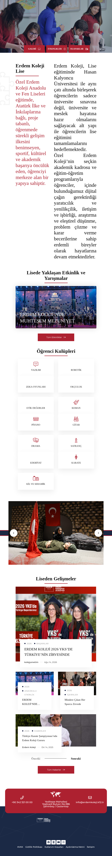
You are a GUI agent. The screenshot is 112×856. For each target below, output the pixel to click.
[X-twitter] (53, 842)
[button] (34, 49)
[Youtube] (58, 842)
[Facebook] (48, 842)
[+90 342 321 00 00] (22, 797)
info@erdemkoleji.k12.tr (90, 802)
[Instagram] (63, 842)
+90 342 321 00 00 (22, 802)
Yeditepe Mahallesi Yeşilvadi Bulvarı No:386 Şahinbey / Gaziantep (56, 804)
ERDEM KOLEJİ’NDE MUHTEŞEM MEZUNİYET (47, 317)
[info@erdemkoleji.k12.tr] (90, 797)
